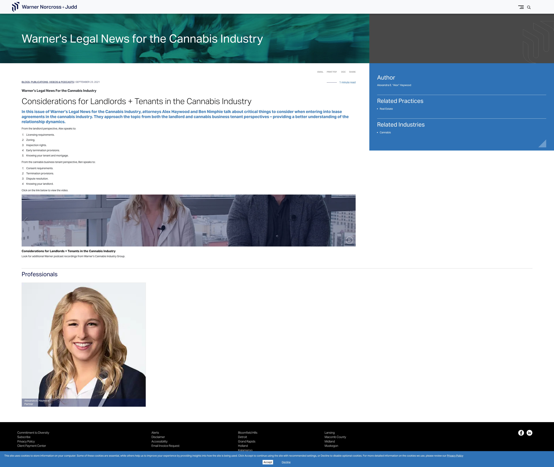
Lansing (330, 432)
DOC (343, 72)
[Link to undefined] (84, 345)
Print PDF (332, 72)
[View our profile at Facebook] (521, 433)
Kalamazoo (245, 450)
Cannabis (385, 132)
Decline (286, 462)
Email (320, 72)
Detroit (242, 437)
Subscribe (23, 437)
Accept (268, 462)
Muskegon (331, 446)
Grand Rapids (246, 441)
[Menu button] (521, 7)
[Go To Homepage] (44, 7)
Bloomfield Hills (247, 432)
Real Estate (386, 108)
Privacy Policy (455, 455)
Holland (243, 446)
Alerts (155, 432)
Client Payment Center (31, 446)
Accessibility (159, 441)
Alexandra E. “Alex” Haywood (394, 85)
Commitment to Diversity (33, 432)
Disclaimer (158, 437)
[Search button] (528, 7)
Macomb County (335, 437)
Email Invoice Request (165, 446)
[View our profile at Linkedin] (529, 433)
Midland (330, 441)
